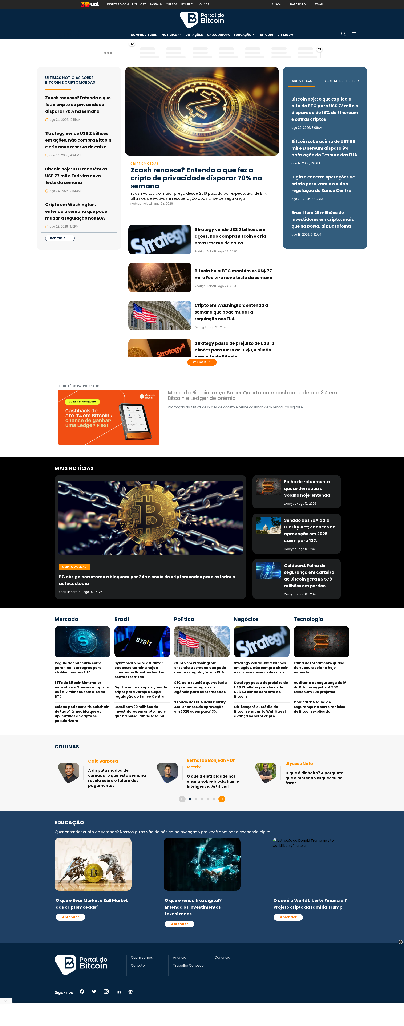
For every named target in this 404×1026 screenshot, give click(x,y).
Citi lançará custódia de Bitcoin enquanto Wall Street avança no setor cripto (260, 711)
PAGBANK (156, 4)
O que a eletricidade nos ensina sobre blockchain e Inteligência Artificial (213, 781)
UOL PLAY (187, 4)
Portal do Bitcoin (202, 19)
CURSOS (172, 4)
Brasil (121, 619)
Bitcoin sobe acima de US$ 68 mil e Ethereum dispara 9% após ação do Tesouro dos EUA (324, 148)
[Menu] (354, 34)
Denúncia (222, 957)
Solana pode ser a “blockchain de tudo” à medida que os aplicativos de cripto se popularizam (82, 713)
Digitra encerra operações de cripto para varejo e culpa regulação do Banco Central (323, 183)
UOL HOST (139, 4)
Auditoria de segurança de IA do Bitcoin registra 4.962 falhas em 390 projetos (320, 687)
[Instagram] (106, 991)
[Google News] (130, 991)
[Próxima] (221, 799)
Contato (138, 965)
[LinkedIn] (118, 991)
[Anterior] (182, 799)
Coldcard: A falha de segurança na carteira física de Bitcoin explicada (320, 707)
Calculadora (218, 35)
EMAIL (319, 4)
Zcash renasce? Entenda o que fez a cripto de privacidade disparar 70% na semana (78, 104)
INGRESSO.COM (118, 4)
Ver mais (57, 238)
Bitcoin (266, 35)
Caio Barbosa (103, 761)
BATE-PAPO (298, 4)
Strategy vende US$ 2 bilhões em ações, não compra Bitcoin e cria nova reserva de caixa (78, 140)
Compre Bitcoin (144, 35)
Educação (242, 35)
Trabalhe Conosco (188, 965)
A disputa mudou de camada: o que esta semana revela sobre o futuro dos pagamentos (117, 778)
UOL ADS (203, 4)
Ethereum (285, 35)
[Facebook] (81, 991)
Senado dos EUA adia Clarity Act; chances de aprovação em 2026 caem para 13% (200, 707)
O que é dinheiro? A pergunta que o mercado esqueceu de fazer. (314, 778)
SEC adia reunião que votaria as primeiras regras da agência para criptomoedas (200, 687)
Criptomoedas (144, 163)
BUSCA (276, 4)
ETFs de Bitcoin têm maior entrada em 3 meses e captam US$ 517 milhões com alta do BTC (82, 689)
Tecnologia (308, 619)
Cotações (194, 35)
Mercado (66, 619)
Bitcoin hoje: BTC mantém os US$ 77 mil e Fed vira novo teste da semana (76, 175)
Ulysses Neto (299, 764)
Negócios (246, 619)
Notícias (169, 35)
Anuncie (179, 957)
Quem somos (142, 957)
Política (184, 619)
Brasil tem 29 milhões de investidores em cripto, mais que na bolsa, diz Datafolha (322, 219)
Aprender (70, 917)
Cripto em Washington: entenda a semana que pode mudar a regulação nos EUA (76, 211)
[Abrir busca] (343, 34)
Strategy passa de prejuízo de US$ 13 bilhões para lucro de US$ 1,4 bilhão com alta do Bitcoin (234, 350)
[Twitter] (94, 991)
